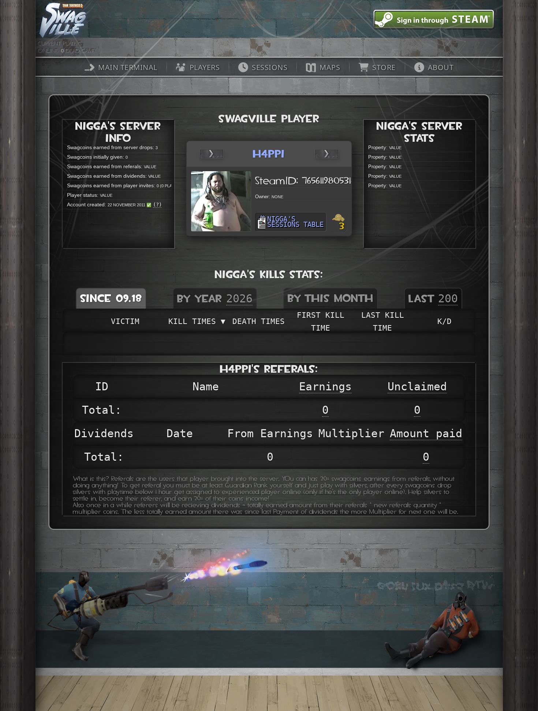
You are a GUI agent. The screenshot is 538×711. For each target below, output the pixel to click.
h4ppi (269, 154)
